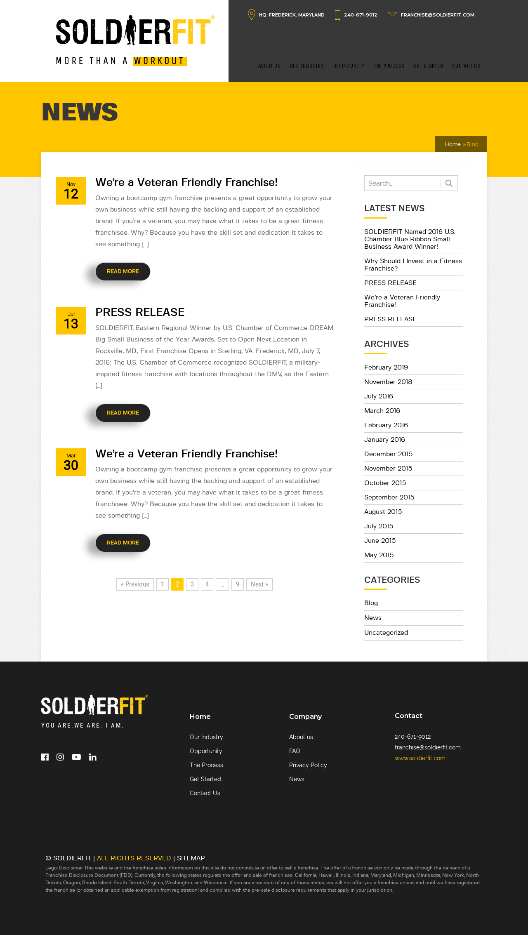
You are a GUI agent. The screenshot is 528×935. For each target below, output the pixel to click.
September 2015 (389, 497)
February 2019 (386, 367)
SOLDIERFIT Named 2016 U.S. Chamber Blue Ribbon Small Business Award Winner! (409, 239)
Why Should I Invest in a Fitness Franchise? (413, 265)
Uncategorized (386, 632)
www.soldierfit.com (420, 758)
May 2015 (379, 555)
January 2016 (384, 439)
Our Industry (307, 65)
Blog (371, 603)
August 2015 (383, 512)
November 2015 (388, 468)
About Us (269, 65)
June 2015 (380, 540)
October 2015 (385, 483)
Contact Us (466, 65)
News (373, 618)
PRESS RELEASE (139, 312)
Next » (259, 584)
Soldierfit (72, 858)
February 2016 (386, 425)
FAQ (294, 751)
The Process (389, 65)
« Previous (135, 584)
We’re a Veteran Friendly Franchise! (186, 182)
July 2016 (378, 396)
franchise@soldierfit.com (428, 747)
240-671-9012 (360, 15)
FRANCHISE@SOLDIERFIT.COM (437, 15)
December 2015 (388, 454)
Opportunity (349, 65)
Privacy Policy (308, 765)
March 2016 (382, 410)
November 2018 (388, 382)
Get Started (428, 65)
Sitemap (191, 858)
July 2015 (379, 526)
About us (301, 737)
